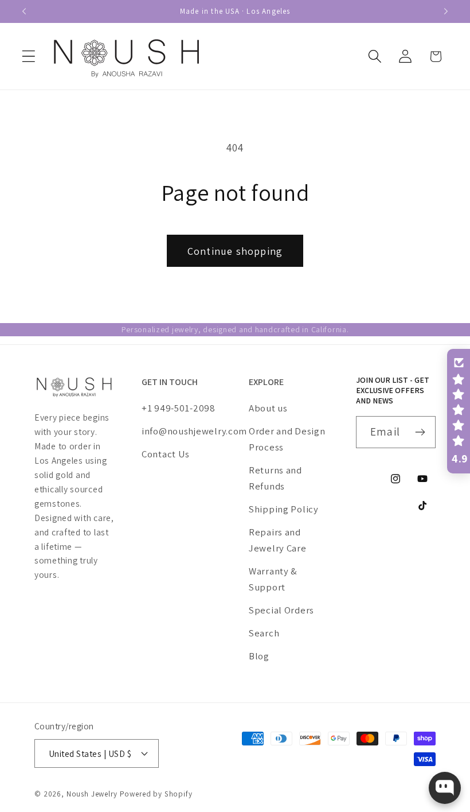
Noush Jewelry (91, 794)
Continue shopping (235, 251)
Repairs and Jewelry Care (278, 540)
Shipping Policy (284, 509)
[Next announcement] (446, 11)
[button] (29, 56)
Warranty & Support (273, 579)
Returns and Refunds (275, 478)
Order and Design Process (287, 439)
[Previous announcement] (24, 11)
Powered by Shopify (156, 794)
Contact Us (166, 454)
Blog (259, 656)
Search (264, 633)
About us (268, 408)
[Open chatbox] (445, 788)
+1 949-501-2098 (179, 408)
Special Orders (281, 610)
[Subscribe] (420, 432)
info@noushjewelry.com (181, 431)
